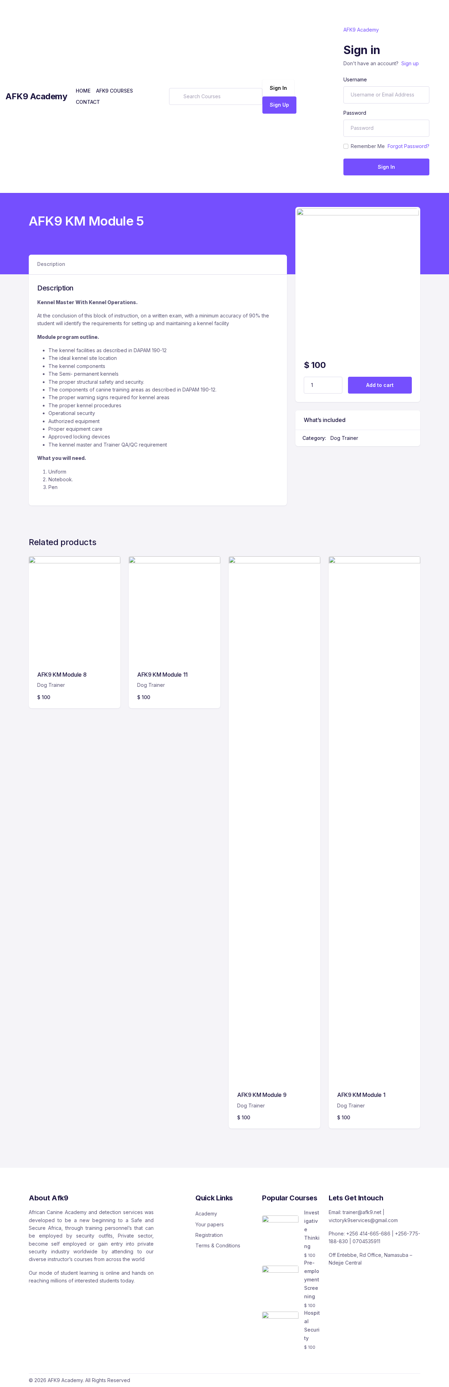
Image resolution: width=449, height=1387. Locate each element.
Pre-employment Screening (311, 1279)
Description (51, 264)
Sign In (278, 88)
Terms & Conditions (217, 1245)
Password (354, 113)
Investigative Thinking (312, 1229)
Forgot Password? (408, 146)
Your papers (209, 1224)
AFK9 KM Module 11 (162, 674)
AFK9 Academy (36, 96)
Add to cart (380, 385)
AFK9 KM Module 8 (61, 674)
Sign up (410, 63)
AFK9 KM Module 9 (261, 1094)
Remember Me (368, 146)
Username (355, 79)
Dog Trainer (344, 438)
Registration (209, 1235)
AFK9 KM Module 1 (361, 1094)
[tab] (51, 264)
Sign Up (279, 105)
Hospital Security (312, 1325)
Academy (206, 1214)
